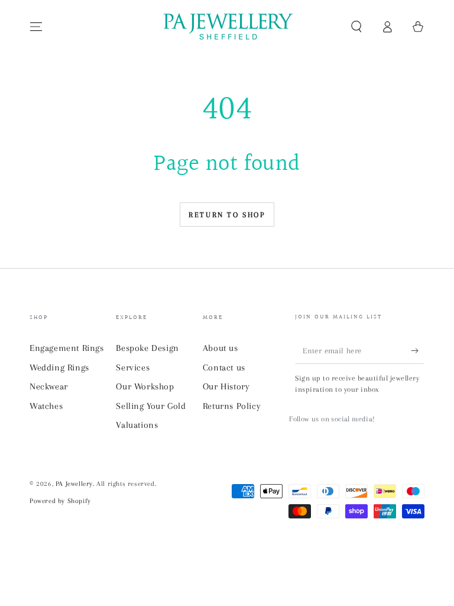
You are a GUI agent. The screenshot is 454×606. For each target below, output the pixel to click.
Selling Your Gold (151, 406)
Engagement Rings (67, 348)
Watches (46, 406)
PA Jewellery (74, 484)
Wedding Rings (59, 367)
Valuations (137, 425)
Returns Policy (232, 406)
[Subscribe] (417, 350)
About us (220, 348)
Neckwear (49, 386)
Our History (226, 386)
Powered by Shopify (60, 501)
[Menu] (36, 27)
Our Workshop (145, 386)
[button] (356, 27)
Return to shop (227, 215)
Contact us (224, 367)
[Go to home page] (227, 26)
